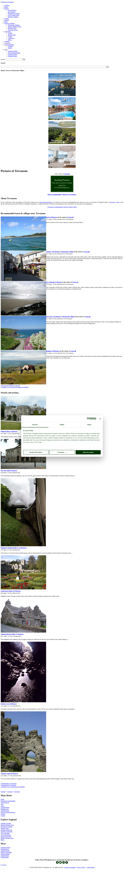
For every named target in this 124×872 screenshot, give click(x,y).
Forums (3, 814)
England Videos (12, 54)
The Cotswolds (5, 833)
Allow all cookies (88, 452)
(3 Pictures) (13, 431)
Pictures (6, 8)
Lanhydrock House (7, 591)
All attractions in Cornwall (8, 785)
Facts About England (14, 53)
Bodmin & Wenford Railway (9, 548)
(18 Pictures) (53, 217)
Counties (6, 41)
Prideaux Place (5, 431)
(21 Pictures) (23, 548)
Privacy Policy (81, 867)
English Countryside (6, 831)
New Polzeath (50, 282)
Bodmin (48, 351)
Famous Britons (5, 854)
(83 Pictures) (14, 773)
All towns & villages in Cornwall (10, 385)
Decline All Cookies (36, 452)
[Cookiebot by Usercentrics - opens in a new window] (88, 418)
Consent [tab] (34, 424)
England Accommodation (8, 801)
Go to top (3, 865)
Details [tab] (62, 424)
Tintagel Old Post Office (8, 634)
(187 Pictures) (56, 251)
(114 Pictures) (57, 316)
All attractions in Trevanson (9, 783)
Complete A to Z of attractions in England (13, 787)
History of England (6, 852)
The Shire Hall (5, 470)
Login (2, 806)
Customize (61, 452)
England (3, 791)
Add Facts (66, 207)
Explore (6, 20)
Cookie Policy (91, 867)
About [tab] (89, 424)
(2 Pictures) (13, 470)
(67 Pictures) (17, 591)
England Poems (12, 56)
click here (112, 202)
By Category (11, 12)
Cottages (10, 46)
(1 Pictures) (58, 282)
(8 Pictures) (13, 704)
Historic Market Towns (14, 26)
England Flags (5, 855)
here (118, 202)
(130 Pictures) (55, 351)
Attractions (7, 31)
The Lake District (6, 835)
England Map (5, 857)
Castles (10, 36)
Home (6, 7)
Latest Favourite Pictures (8, 812)
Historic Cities (12, 28)
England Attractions (6, 830)
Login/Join (7, 43)
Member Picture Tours (7, 838)
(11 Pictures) (19, 634)
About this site (5, 802)
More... (10, 40)
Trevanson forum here (46, 202)
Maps (6, 22)
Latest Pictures (12, 10)
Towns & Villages (9, 23)
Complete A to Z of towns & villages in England (14, 387)
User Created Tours (13, 15)
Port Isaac (49, 316)
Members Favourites (14, 13)
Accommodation (9, 44)
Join (2, 804)
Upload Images (5, 807)
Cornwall (9, 791)
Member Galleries (13, 17)
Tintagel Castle (5, 773)
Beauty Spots (12, 35)
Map (70, 207)
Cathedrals (11, 38)
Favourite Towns (13, 30)
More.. (6, 49)
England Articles (13, 51)
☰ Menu (6, 5)
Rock (47, 217)
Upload (6, 18)
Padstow (48, 251)
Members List (5, 809)
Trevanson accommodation (55, 207)
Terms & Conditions (70, 867)
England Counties (6, 823)
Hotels (10, 48)
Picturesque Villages (14, 25)
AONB (10, 33)
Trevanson (17, 791)
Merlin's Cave (5, 704)
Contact (3, 815)
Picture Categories (6, 836)
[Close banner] (100, 418)
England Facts (5, 849)
